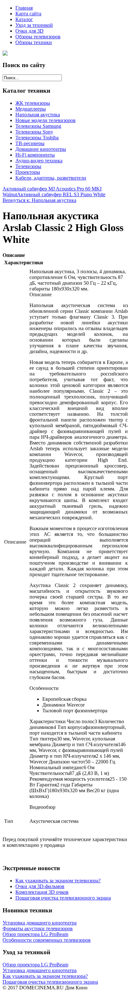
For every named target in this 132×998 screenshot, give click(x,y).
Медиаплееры (30, 109)
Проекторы (27, 172)
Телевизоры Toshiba (37, 137)
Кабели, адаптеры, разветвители (50, 178)
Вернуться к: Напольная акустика (39, 200)
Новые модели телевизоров (45, 120)
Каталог (24, 19)
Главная (24, 8)
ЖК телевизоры (32, 103)
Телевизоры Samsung (38, 126)
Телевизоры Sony (34, 132)
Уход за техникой (34, 25)
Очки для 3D (29, 31)
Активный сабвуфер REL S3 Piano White (61, 194)
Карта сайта (28, 13)
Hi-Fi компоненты (35, 155)
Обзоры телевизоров (38, 36)
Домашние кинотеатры (40, 149)
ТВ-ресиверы (30, 143)
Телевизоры (28, 166)
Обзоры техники (33, 42)
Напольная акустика (37, 114)
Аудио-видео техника (38, 160)
